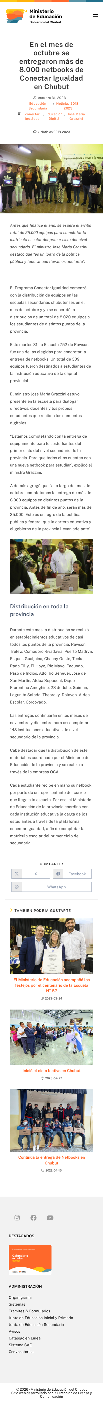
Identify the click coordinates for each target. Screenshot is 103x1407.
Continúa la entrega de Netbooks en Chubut (51, 1160)
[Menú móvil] (95, 16)
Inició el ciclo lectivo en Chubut (51, 1070)
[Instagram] (17, 1217)
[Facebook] (33, 1217)
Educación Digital (54, 116)
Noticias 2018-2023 (68, 106)
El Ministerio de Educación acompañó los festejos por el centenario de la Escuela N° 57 (52, 985)
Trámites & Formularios (29, 1311)
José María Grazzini (76, 116)
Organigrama (20, 1297)
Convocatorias (21, 1352)
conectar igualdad (32, 116)
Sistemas (17, 1304)
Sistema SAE (20, 1345)
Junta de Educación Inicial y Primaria (41, 1318)
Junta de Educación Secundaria (36, 1324)
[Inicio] (34, 132)
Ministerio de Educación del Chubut (58, 1389)
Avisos (14, 1331)
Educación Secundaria (37, 106)
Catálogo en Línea (24, 1338)
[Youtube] (50, 1217)
